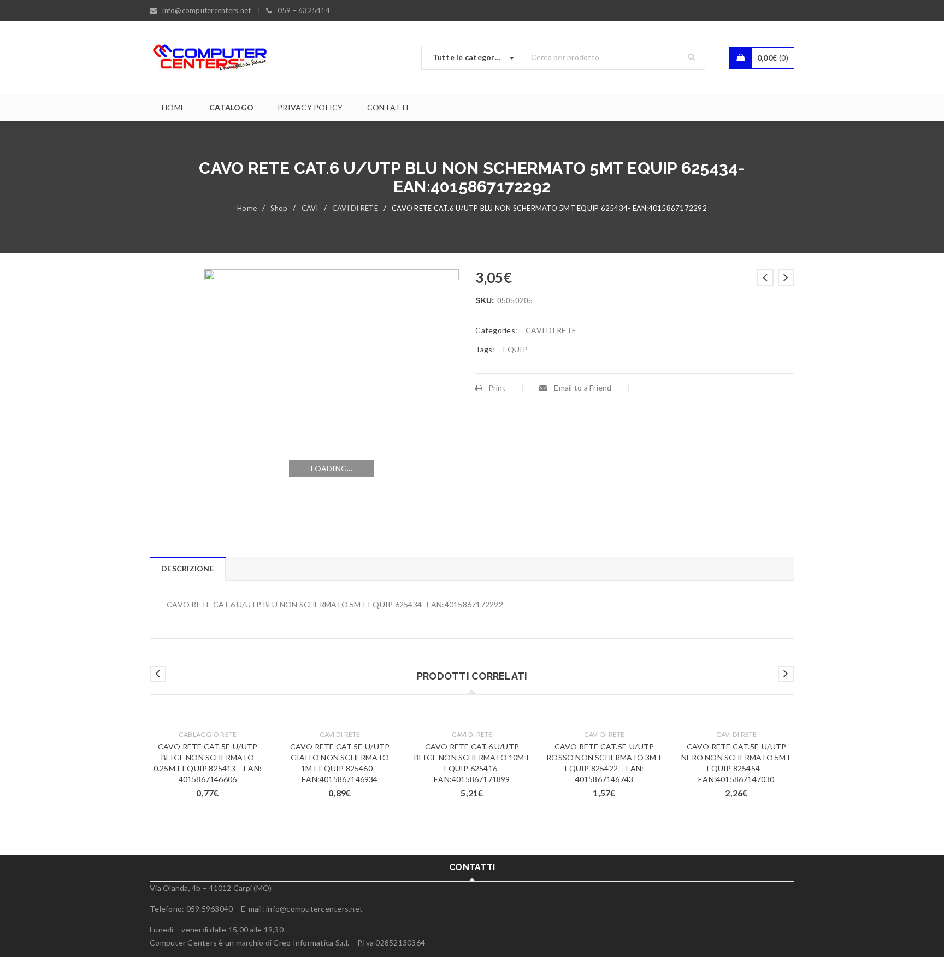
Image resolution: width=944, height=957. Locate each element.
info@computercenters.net (314, 908)
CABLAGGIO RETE (208, 734)
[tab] (187, 569)
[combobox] (471, 57)
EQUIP (515, 349)
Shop (278, 208)
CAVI (310, 208)
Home (247, 208)
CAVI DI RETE (355, 208)
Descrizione (187, 568)
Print (497, 387)
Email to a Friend (582, 387)
